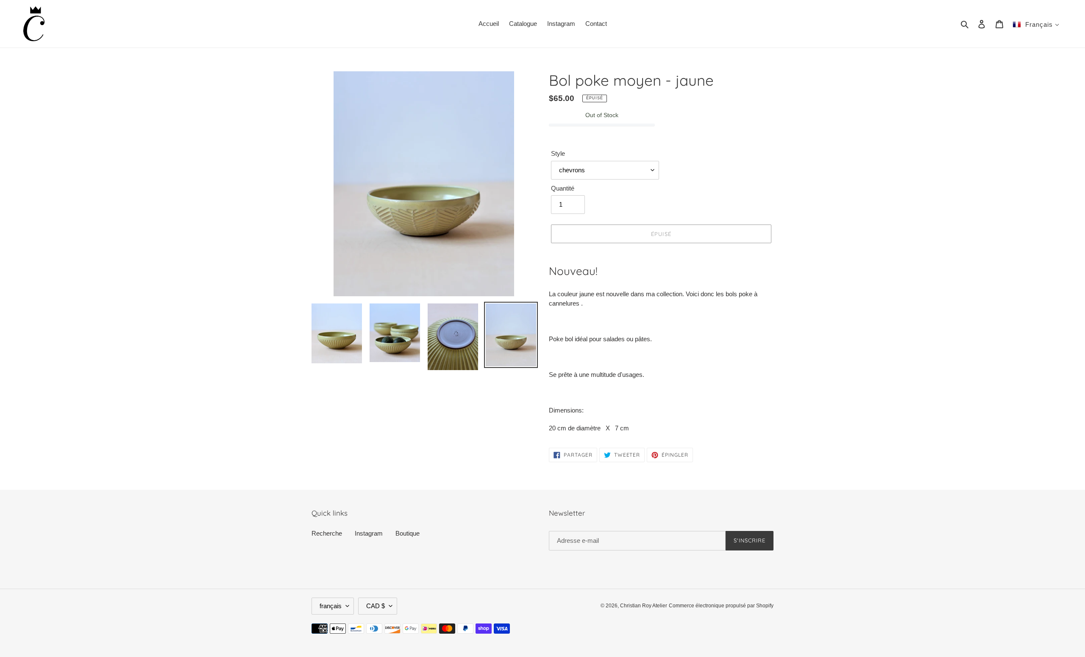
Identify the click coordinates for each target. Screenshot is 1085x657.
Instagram (369, 533)
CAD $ (375, 605)
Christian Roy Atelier (643, 606)
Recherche (327, 533)
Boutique (407, 533)
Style (558, 153)
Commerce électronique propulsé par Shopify (721, 606)
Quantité (562, 188)
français (331, 605)
